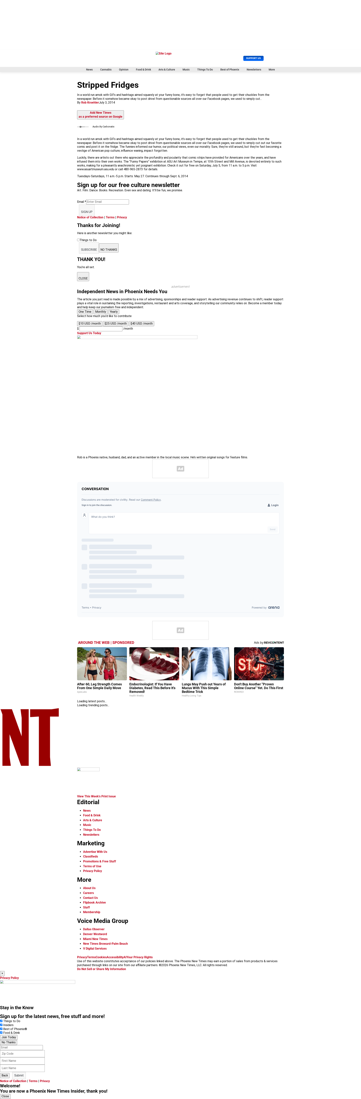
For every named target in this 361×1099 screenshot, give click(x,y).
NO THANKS (108, 249)
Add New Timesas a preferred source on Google (100, 114)
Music (186, 69)
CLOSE (83, 278)
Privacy (122, 217)
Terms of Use (92, 866)
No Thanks (9, 1042)
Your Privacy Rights (140, 957)
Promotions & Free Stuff (99, 861)
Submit (19, 1075)
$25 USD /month (116, 323)
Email (81, 202)
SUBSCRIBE (89, 249)
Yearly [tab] (114, 311)
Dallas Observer (94, 929)
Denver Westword (95, 934)
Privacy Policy (92, 871)
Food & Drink (143, 69)
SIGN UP (87, 212)
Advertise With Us (95, 852)
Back (5, 1075)
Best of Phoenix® (15, 1029)
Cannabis (105, 69)
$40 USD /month (141, 323)
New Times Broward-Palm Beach (105, 943)
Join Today (9, 1037)
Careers (88, 893)
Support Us (253, 58)
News (89, 69)
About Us (89, 888)
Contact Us (90, 898)
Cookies (101, 957)
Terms (110, 217)
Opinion (123, 69)
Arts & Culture (167, 69)
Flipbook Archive (94, 902)
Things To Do (205, 69)
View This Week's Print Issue (96, 796)
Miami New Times (95, 939)
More (272, 69)
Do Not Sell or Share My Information (101, 969)
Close (5, 1096)
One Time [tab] (85, 311)
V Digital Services (95, 948)
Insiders (8, 1025)
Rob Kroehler (90, 102)
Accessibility (115, 957)
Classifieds (90, 856)
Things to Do (11, 1021)
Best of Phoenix (229, 69)
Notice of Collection (90, 217)
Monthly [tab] (100, 311)
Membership (91, 912)
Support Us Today (89, 333)
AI (125, 957)
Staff (86, 907)
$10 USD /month (90, 323)
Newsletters (254, 69)
